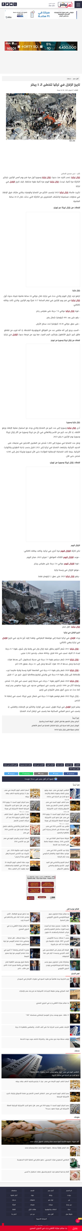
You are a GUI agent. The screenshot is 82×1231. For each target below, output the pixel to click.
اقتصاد (32, 1190)
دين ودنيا (69, 1204)
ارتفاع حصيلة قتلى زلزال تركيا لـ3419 (66, 729)
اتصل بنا (14, 1214)
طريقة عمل (69, 1214)
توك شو (50, 1200)
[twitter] (7, 4)
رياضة (50, 1195)
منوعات (32, 1204)
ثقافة (14, 1209)
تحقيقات (32, 1200)
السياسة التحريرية (41, 1219)
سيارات (51, 1204)
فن (69, 1200)
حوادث (69, 1195)
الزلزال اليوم (65, 551)
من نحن (32, 1214)
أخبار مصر (51, 1190)
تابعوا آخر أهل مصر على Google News (39, 779)
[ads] (41, 14)
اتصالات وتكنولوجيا (50, 1209)
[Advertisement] (41, 157)
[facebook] (3, 4)
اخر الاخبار (69, 1190)
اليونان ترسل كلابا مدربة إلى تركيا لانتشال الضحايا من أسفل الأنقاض (55, 725)
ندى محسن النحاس (68, 173)
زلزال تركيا (75, 177)
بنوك (32, 1195)
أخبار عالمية (14, 1195)
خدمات (14, 1200)
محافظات (14, 1190)
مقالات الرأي (32, 1209)
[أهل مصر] (65, 5)
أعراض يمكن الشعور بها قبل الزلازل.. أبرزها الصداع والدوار (59, 721)
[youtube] (11, 4)
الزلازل (12, 182)
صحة (69, 1209)
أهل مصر (50, 1214)
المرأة (14, 1204)
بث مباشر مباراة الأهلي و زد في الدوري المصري (48, 1228)
